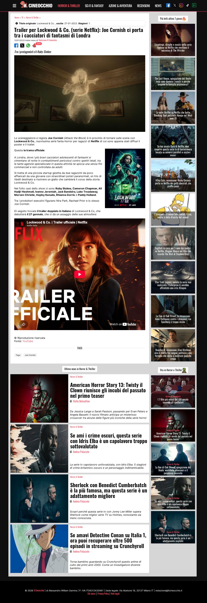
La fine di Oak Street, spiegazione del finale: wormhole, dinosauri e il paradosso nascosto (173, 470)
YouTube (27, 341)
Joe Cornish (30, 355)
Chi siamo (91, 593)
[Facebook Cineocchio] (167, 5)
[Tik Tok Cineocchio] (186, 5)
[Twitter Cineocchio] (173, 5)
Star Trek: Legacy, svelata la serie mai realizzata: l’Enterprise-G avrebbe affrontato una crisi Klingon (173, 285)
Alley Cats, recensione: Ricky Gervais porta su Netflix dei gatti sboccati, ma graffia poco (173, 183)
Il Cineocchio (39, 590)
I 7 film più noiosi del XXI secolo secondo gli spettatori (173, 400)
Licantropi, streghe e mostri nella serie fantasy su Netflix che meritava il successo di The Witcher (173, 47)
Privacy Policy (103, 593)
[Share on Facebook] (16, 46)
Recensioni (143, 5)
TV (22, 17)
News (158, 5)
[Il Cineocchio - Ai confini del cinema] (36, 5)
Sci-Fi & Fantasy (94, 5)
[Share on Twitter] (22, 46)
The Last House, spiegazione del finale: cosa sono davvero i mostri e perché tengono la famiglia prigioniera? (173, 81)
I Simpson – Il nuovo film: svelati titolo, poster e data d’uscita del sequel (173, 215)
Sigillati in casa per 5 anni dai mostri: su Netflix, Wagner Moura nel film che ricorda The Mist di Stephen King (173, 251)
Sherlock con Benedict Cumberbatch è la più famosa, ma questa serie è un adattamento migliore (173, 538)
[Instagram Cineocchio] (180, 5)
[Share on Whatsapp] (28, 46)
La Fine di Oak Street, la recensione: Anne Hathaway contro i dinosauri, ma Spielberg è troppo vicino (173, 319)
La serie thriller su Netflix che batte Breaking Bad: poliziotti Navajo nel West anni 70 (173, 115)
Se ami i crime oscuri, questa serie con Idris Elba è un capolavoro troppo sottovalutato (173, 504)
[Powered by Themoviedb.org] (193, 5)
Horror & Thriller (69, 5)
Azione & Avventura (120, 5)
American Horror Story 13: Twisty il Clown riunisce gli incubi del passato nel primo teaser (173, 436)
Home (17, 17)
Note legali (115, 593)
